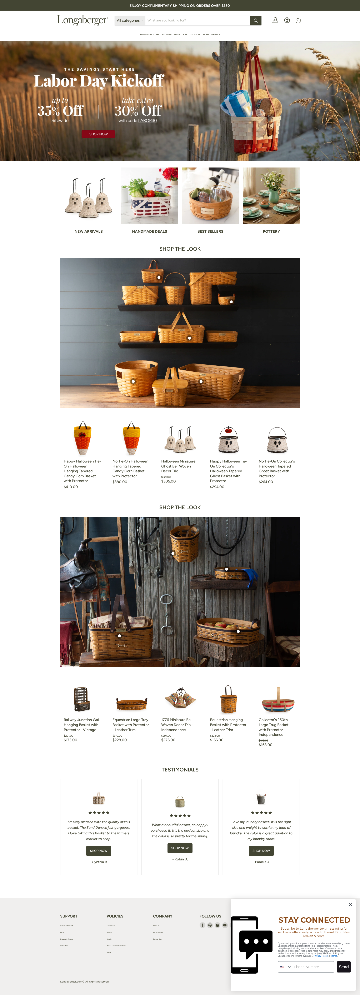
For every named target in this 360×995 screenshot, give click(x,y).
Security (109, 939)
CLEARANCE (215, 34)
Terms (334, 956)
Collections (195, 34)
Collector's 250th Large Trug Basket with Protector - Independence (274, 727)
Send (344, 967)
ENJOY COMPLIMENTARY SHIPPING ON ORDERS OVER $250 (180, 6)
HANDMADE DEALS (147, 34)
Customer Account (66, 926)
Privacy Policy (321, 956)
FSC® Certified (158, 932)
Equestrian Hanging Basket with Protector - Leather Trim (228, 725)
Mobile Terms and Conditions (116, 946)
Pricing (109, 952)
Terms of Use (111, 926)
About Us (156, 926)
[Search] (255, 20)
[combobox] (285, 966)
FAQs (62, 932)
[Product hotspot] (159, 277)
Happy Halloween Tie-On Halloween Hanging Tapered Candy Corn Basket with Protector (82, 471)
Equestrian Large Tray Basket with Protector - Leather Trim (130, 725)
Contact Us (64, 946)
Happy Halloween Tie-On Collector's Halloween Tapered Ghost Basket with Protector (228, 471)
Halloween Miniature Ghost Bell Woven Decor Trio (178, 466)
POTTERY (206, 34)
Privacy (109, 932)
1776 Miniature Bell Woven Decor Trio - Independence (177, 725)
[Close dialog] (350, 904)
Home (185, 34)
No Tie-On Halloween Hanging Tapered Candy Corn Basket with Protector (130, 468)
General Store (157, 939)
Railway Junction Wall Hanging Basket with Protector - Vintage (82, 725)
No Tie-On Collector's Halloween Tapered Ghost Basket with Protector (277, 468)
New (157, 34)
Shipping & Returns (66, 939)
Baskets (177, 34)
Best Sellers (166, 34)
